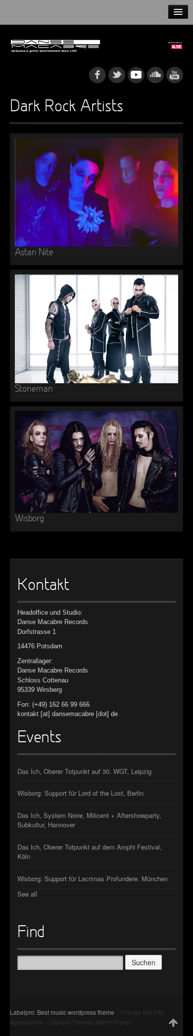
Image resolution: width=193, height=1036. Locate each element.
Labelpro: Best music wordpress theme (62, 1012)
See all (27, 894)
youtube (174, 74)
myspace (136, 74)
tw (116, 74)
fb (97, 74)
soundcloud (155, 74)
